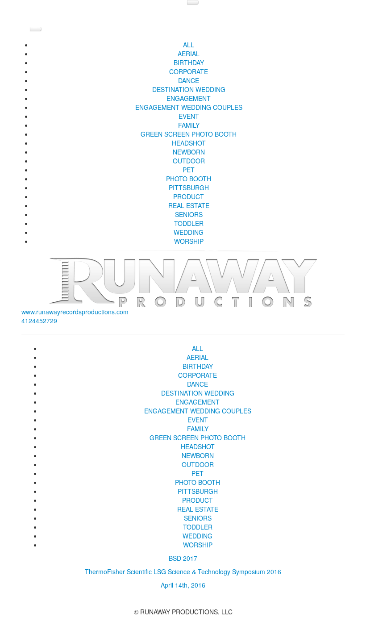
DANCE (188, 80)
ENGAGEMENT (188, 98)
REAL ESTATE (188, 205)
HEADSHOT (189, 142)
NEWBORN (189, 151)
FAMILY (189, 125)
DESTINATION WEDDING (188, 89)
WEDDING (189, 232)
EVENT (189, 116)
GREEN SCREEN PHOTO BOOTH (189, 133)
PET (189, 169)
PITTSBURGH (189, 187)
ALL (188, 44)
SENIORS (189, 214)
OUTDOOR (189, 160)
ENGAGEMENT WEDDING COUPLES (188, 107)
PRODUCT (188, 196)
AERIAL (189, 53)
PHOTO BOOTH (188, 178)
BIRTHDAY (189, 62)
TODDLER (189, 223)
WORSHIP (189, 241)
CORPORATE (188, 71)
